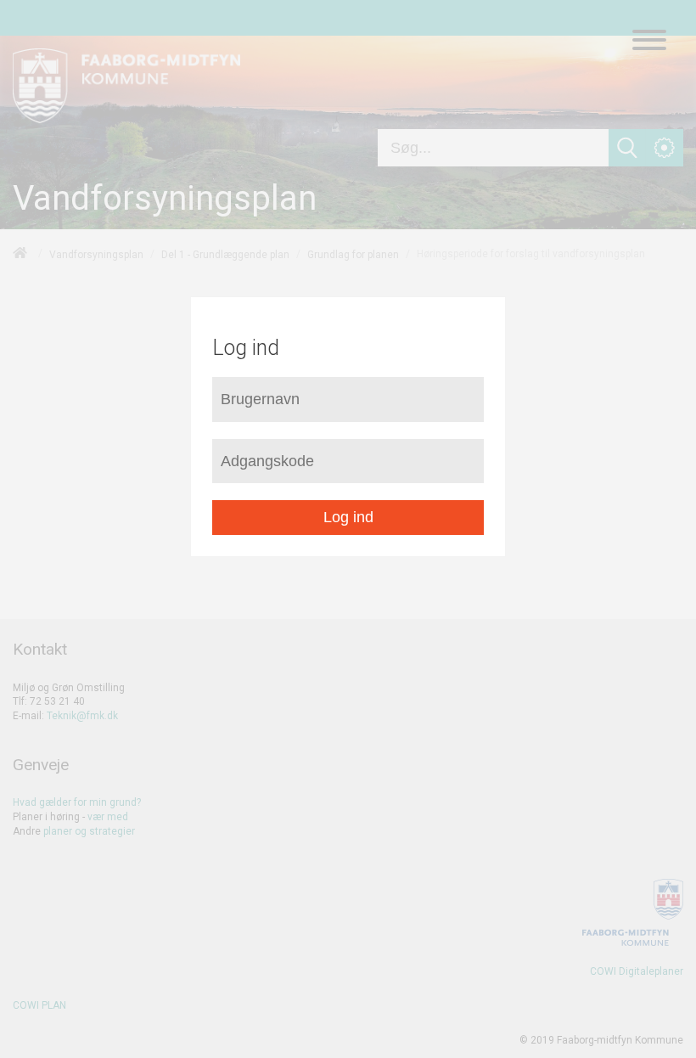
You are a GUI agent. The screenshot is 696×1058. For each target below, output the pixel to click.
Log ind (348, 517)
